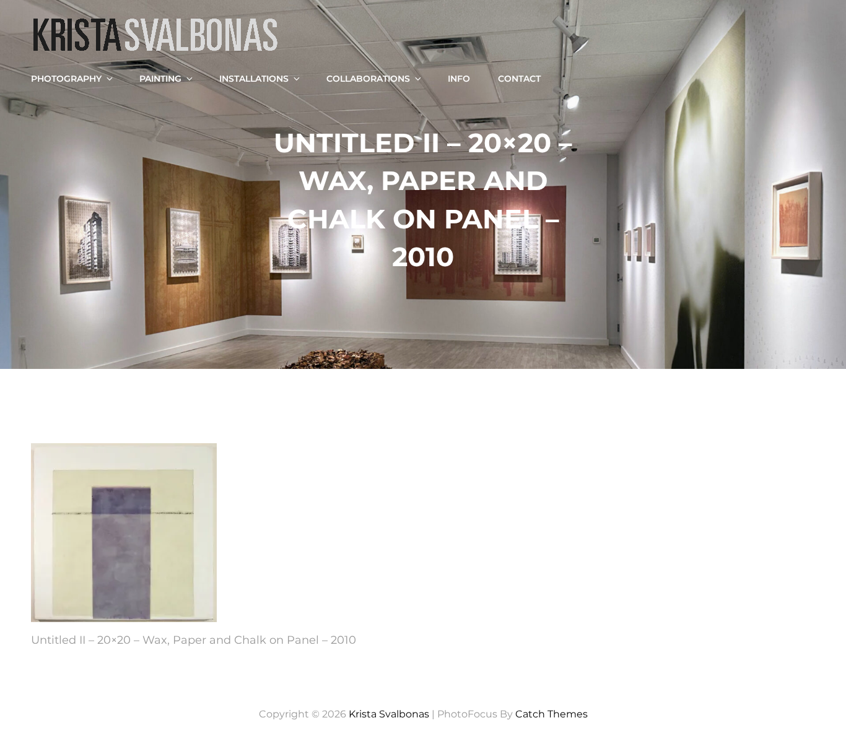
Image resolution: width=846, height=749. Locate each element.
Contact (519, 78)
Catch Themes (551, 714)
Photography (66, 78)
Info (459, 78)
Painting (160, 78)
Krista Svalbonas (389, 714)
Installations (254, 78)
